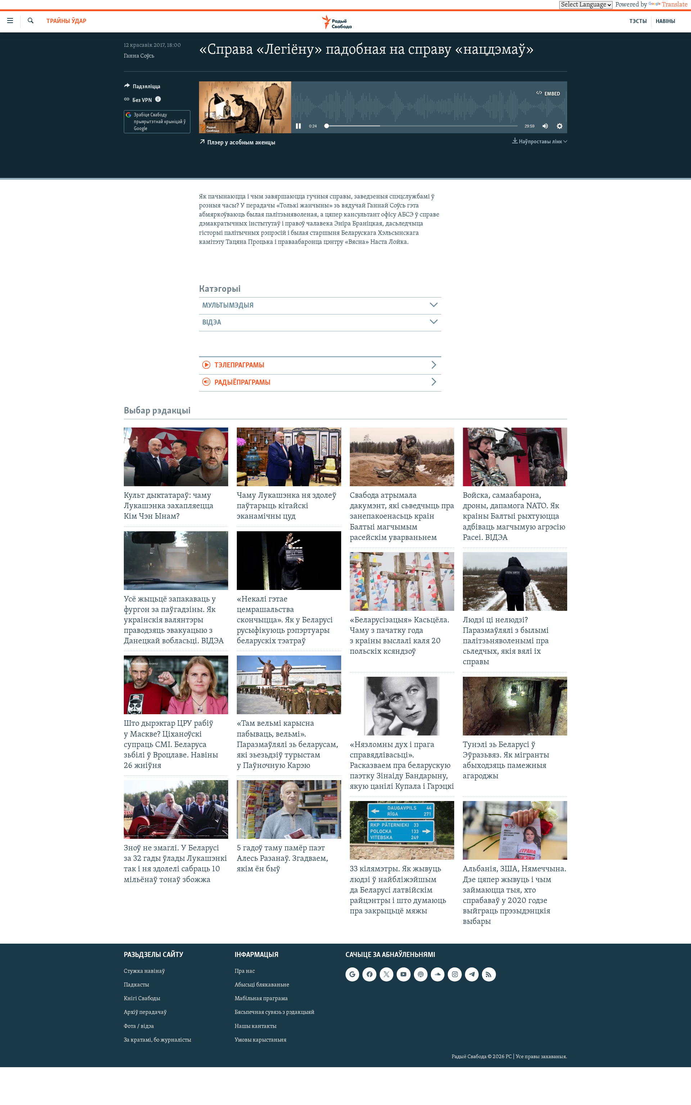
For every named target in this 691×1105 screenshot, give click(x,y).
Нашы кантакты (255, 1026)
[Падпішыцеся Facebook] (369, 974)
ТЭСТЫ (638, 21)
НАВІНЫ (665, 21)
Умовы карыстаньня (260, 1040)
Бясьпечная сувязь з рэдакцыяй (275, 1013)
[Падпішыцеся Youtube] (403, 974)
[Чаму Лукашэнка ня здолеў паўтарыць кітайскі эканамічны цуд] (289, 457)
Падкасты (136, 985)
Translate (675, 5)
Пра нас (245, 972)
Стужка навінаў (144, 972)
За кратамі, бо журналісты (157, 1040)
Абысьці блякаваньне (262, 985)
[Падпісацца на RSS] (489, 974)
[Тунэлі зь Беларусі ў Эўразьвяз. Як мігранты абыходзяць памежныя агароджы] (515, 706)
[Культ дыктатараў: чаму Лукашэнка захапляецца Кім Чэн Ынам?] (176, 457)
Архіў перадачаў (145, 1013)
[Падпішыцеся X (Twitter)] (386, 974)
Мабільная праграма (261, 999)
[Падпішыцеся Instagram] (454, 974)
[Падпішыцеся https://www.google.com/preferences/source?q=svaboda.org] (352, 974)
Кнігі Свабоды (142, 999)
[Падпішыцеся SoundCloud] (437, 974)
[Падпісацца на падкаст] (421, 974)
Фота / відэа (139, 1026)
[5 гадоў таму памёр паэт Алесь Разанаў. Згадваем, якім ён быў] (289, 809)
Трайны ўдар (66, 21)
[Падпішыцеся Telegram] (472, 974)
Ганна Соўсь (139, 56)
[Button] (142, 88)
